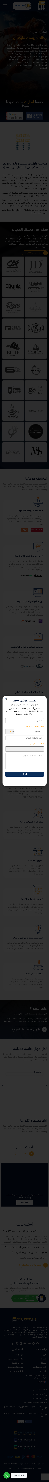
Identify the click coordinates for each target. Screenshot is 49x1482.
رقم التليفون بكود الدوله (35, 726)
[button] (5, 699)
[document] (24, 741)
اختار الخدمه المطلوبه (36, 744)
